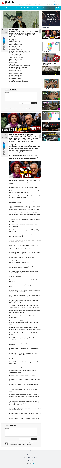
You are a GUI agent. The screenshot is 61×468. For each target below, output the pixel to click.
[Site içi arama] (59, 8)
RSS (34, 454)
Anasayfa (3, 7)
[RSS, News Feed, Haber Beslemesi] (30, 461)
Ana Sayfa (23, 454)
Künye (27, 454)
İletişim (30, 454)
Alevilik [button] (21, 7)
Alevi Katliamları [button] (15, 7)
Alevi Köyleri (39, 7)
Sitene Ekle (30, 1)
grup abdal (18, 85)
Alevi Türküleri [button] (32, 7)
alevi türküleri (35, 85)
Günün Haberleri (21, 1)
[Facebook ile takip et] (28, 461)
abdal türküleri (23, 85)
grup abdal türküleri (29, 85)
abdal (15, 85)
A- (39, 32)
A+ (40, 29)
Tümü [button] (44, 7)
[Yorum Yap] (4, 49)
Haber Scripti (29, 463)
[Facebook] (4, 38)
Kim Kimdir (38, 454)
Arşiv (26, 1)
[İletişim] (56, 8)
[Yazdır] (4, 46)
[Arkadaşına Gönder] (4, 44)
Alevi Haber (8, 7)
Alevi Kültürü (26, 7)
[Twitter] (4, 40)
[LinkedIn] (4, 42)
